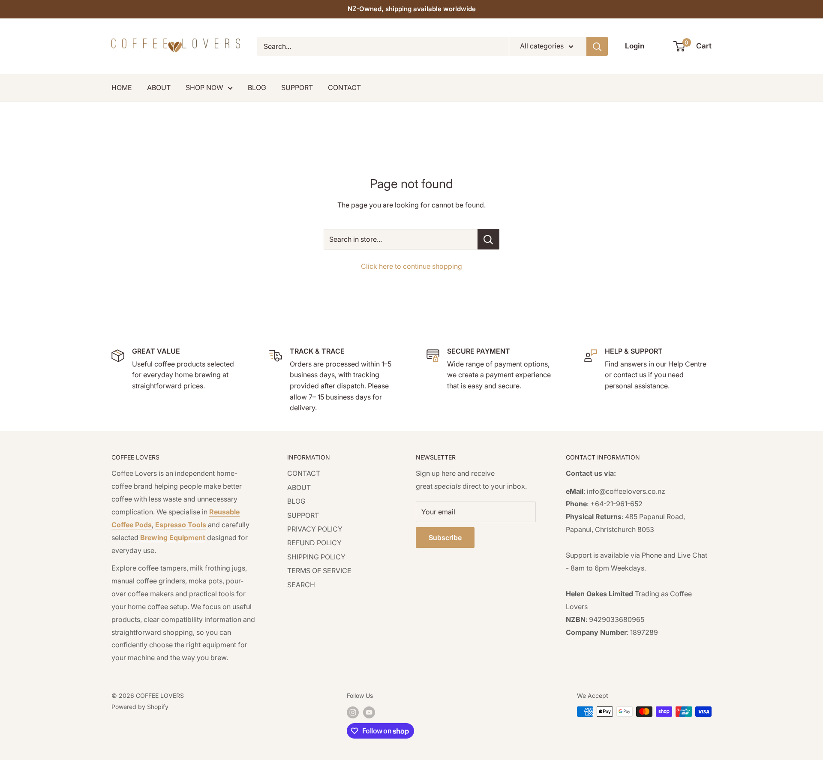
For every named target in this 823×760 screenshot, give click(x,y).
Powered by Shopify (139, 706)
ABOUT (159, 87)
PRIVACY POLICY (314, 529)
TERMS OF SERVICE (319, 570)
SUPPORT (297, 87)
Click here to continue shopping (411, 266)
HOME (121, 87)
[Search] (597, 46)
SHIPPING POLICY (316, 557)
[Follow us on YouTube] (369, 712)
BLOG (257, 87)
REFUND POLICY (314, 542)
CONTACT (344, 87)
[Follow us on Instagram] (353, 712)
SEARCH (301, 584)
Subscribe (445, 537)
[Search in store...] (488, 239)
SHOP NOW (204, 87)
